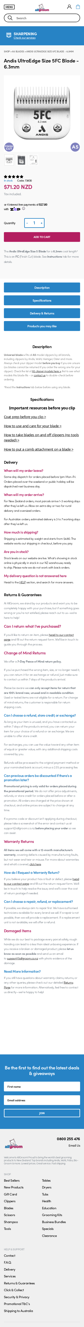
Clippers (9, 1201)
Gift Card (10, 1194)
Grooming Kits (52, 1214)
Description (41, 287)
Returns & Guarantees (19, 1283)
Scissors (9, 1214)
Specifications (42, 300)
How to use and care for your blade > (33, 426)
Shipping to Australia (18, 1310)
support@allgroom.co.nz (22, 958)
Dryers (46, 1187)
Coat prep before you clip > (25, 416)
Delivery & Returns (42, 313)
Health (46, 1201)
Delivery (9, 1269)
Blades (8, 1208)
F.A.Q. (8, 1262)
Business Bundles (54, 1221)
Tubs (45, 1194)
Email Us (74, 1145)
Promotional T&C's (17, 1303)
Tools (7, 1228)
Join (42, 1113)
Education (49, 1208)
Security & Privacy (16, 1297)
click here (35, 864)
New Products (13, 1187)
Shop (7, 51)
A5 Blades (18, 51)
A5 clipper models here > (46, 371)
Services (10, 1276)
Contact (9, 1255)
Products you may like (41, 326)
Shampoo (11, 1221)
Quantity (9, 223)
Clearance (49, 1235)
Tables (46, 1180)
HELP (22, 582)
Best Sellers (12, 1180)
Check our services (24, 37)
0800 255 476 (68, 1138)
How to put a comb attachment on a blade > (38, 449)
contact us (40, 375)
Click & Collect (14, 1290)
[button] (14, 176)
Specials (48, 1228)
